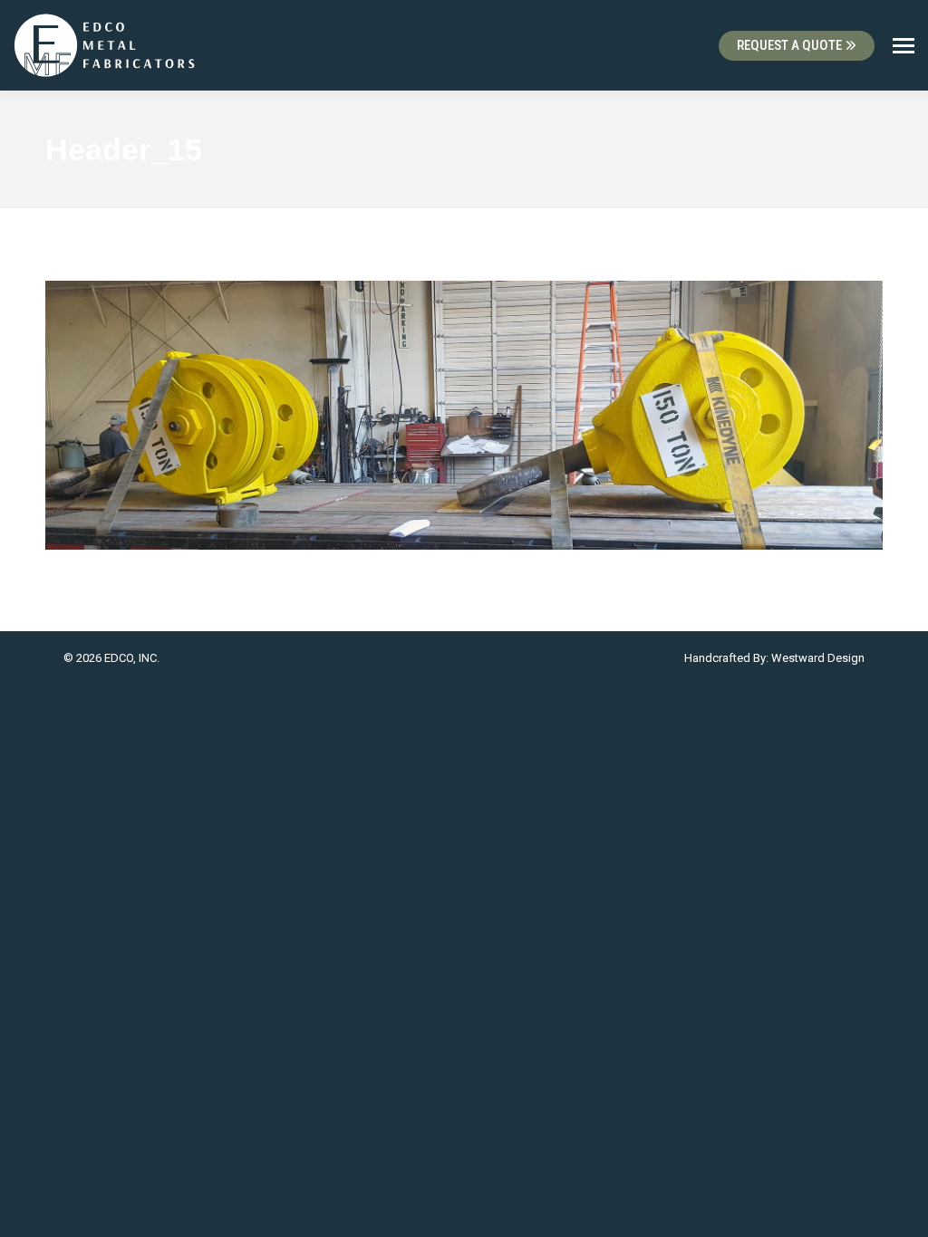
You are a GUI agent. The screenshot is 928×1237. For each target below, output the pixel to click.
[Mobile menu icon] (903, 45)
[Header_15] (464, 415)
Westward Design (818, 658)
